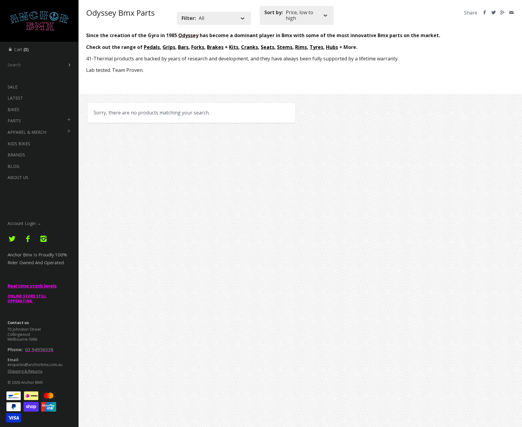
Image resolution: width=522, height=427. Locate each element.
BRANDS (16, 155)
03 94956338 (39, 349)
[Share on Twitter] (493, 12)
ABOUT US (18, 177)
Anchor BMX (32, 382)
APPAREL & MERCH (27, 132)
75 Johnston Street (24, 329)
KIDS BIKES (19, 143)
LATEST (15, 98)
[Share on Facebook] (485, 12)
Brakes (215, 47)
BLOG (13, 166)
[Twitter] (12, 239)
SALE (13, 87)
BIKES (13, 109)
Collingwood (19, 334)
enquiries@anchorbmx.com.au (35, 364)
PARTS (14, 121)
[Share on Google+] (502, 12)
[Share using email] (511, 12)
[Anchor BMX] (39, 5)
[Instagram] (43, 239)
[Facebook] (28, 239)
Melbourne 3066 (22, 339)
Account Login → (24, 223)
